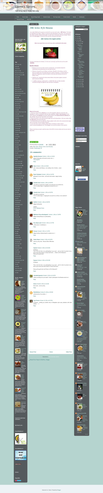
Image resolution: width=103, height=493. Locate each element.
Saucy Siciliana (80, 363)
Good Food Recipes (81, 286)
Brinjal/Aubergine (18, 101)
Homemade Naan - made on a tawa (23, 350)
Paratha (16, 208)
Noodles (17, 196)
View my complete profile (84, 169)
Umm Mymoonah (37, 222)
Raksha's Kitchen (81, 272)
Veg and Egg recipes (35, 17)
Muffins (16, 184)
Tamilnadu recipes (19, 260)
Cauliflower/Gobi (18, 116)
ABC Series (35, 146)
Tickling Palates (80, 355)
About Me (29, 19)
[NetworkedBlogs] (82, 177)
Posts (78, 139)
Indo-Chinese (18, 163)
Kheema (17, 169)
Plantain (16, 217)
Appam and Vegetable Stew (23, 310)
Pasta (16, 210)
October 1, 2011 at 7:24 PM (55, 214)
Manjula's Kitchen (81, 224)
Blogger (59, 490)
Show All (86, 434)
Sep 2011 (80, 79)
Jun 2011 (80, 84)
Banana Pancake (80, 45)
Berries (16, 85)
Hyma (34, 166)
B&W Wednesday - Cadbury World (81, 55)
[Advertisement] (50, 339)
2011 (78, 40)
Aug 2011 (80, 81)
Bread (16, 97)
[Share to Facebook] (53, 144)
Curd (16, 134)
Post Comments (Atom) (54, 356)
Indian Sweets (18, 161)
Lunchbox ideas (18, 177)
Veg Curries (17, 268)
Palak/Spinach (18, 204)
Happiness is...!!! (80, 287)
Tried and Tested (20, 19)
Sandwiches (17, 239)
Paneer (16, 206)
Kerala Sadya (25, 17)
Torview (78, 320)
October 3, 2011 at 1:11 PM (44, 231)
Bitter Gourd (17, 89)
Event (44, 146)
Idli (15, 159)
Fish (16, 153)
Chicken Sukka (23, 282)
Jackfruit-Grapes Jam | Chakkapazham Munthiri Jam (81, 305)
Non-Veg (17, 194)
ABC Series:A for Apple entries (51, 39)
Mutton (16, 190)
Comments (79, 141)
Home (18, 17)
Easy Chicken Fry (23, 363)
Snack (16, 245)
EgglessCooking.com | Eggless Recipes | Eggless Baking (82, 259)
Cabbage (17, 107)
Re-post (16, 229)
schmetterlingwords (38, 275)
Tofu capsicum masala (23, 336)
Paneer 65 (80, 51)
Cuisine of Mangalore (19, 132)
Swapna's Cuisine (81, 247)
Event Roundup (49, 146)
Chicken (16, 124)
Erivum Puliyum (80, 303)
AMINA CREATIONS (81, 210)
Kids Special (17, 173)
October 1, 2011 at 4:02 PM (47, 192)
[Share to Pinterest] (55, 144)
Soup (16, 250)
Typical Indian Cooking (82, 344)
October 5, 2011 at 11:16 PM (49, 275)
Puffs (16, 223)
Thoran (16, 262)
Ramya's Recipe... (26, 6)
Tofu (16, 264)
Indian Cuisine (80, 241)
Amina (34, 283)
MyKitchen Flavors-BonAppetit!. (40, 214)
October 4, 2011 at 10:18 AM (44, 247)
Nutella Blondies (80, 221)
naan (16, 192)
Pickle (16, 212)
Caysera (35, 247)
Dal (16, 138)
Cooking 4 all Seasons (81, 233)
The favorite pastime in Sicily (85, 365)
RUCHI (78, 393)
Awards (74, 17)
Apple (16, 66)
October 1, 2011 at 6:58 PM (44, 202)
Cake (16, 109)
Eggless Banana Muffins (81, 261)
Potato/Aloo (17, 219)
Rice (16, 231)
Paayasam (17, 200)
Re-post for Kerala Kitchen (80, 49)
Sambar (16, 235)
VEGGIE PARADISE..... (81, 425)
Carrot (16, 114)
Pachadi (16, 202)
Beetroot (17, 83)
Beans (16, 81)
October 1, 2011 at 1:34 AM (49, 156)
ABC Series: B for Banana (80, 77)
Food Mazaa (79, 291)
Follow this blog (81, 179)
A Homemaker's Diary (82, 383)
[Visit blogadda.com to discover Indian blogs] (18, 480)
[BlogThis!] (51, 144)
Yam (16, 272)
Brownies (17, 105)
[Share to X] (52, 144)
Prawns (16, 221)
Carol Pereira (36, 300)
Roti (16, 233)
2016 (78, 36)
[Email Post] (46, 144)
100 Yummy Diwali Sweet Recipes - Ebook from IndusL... (81, 72)
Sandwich (17, 237)
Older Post (69, 352)
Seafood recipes (46, 17)
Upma (16, 266)
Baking (16, 76)
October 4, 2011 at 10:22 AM (44, 260)
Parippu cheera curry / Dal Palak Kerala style (23, 297)
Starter (16, 252)
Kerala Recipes (18, 165)
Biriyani (16, 87)
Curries (16, 136)
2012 (78, 38)
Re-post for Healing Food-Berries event (23, 390)
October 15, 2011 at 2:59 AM (46, 292)
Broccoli (16, 103)
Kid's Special (17, 171)
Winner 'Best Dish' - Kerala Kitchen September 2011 (81, 66)
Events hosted (66, 17)
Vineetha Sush (36, 182)
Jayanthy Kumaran (37, 156)
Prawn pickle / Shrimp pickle (22, 376)
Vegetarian (17, 270)
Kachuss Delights (81, 310)
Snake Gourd (18, 247)
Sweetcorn (17, 258)
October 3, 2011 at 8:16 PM (46, 239)
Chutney (17, 128)
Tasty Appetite (36, 159)
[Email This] (49, 144)
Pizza (16, 214)
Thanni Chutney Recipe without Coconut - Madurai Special (82, 358)
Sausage (17, 241)
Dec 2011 (80, 41)
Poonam (35, 231)
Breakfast (17, 99)
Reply (34, 161)
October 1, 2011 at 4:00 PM (47, 182)
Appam (84, 311)
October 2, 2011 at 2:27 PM (48, 222)
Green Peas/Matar (19, 155)
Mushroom (17, 186)
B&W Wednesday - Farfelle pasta (81, 61)
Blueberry (17, 95)
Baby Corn (17, 70)
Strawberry (17, 256)
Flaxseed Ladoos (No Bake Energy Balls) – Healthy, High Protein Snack (82, 274)
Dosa (16, 142)
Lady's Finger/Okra (19, 175)
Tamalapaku (79, 403)
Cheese (16, 122)
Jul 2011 (80, 83)
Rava (16, 227)
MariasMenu (79, 220)
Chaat (16, 118)
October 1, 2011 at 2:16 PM (48, 174)
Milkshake (17, 179)
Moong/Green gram (19, 182)
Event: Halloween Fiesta (38, 208)
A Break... (80, 58)
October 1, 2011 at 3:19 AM (42, 166)
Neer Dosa (23, 402)
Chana (16, 120)
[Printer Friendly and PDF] (34, 142)
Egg (16, 146)
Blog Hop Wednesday (19, 93)
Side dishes (17, 243)
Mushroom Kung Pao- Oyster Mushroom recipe (85, 376)
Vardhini (35, 202)
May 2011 (80, 86)
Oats (16, 198)
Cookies (16, 130)
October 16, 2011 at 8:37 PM (46, 300)
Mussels (16, 188)
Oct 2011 (80, 43)
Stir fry (16, 254)
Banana (40, 146)
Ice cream (17, 157)
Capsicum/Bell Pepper (19, 111)
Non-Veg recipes (56, 17)
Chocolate (17, 126)
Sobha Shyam (36, 239)
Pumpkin (17, 225)
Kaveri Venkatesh (37, 174)
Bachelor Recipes (18, 72)
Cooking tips (81, 17)
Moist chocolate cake (84, 395)
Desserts (17, 140)
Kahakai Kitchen (80, 330)
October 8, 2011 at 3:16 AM (43, 283)
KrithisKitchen (36, 292)
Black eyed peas (18, 91)
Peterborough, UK (38, 148)
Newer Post (33, 352)
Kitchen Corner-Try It (81, 373)
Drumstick (17, 144)
